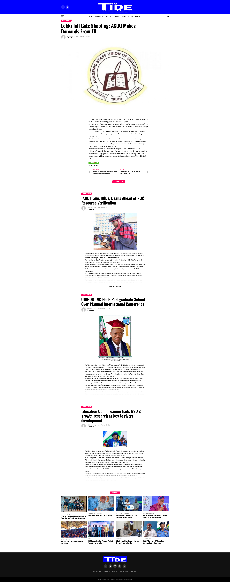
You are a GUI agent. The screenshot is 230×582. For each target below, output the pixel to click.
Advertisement (97, 571)
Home (90, 16)
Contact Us (107, 571)
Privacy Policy (124, 571)
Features (116, 16)
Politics (130, 16)
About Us (114, 571)
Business (137, 16)
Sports (123, 16)
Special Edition (99, 16)
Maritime (108, 16)
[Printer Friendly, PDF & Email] (93, 162)
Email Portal (133, 571)
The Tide (71, 38)
